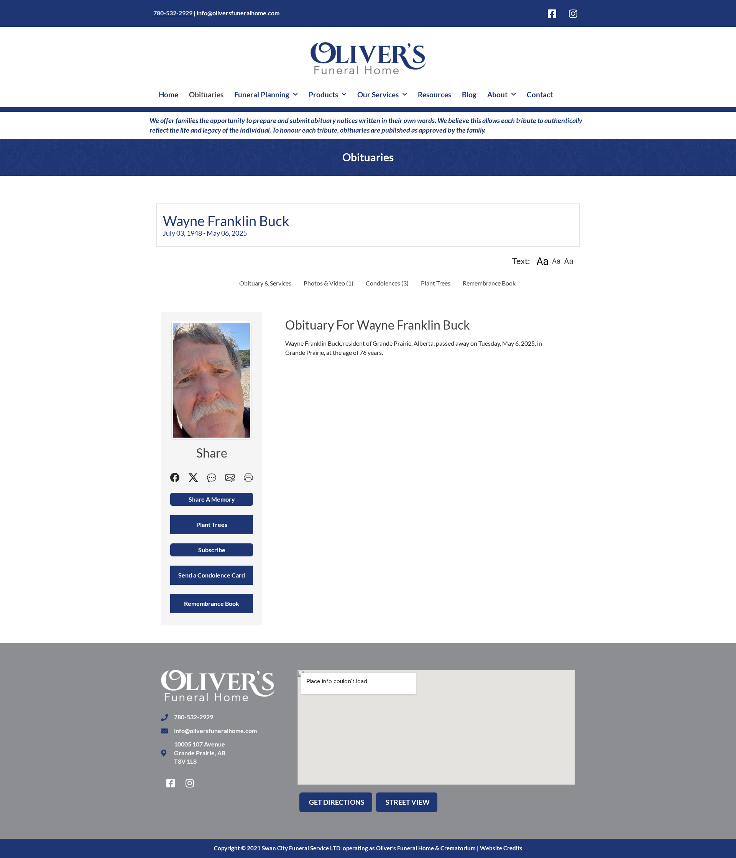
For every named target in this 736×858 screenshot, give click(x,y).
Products (323, 94)
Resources (434, 94)
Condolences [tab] (387, 283)
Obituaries (206, 94)
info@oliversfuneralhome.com (238, 12)
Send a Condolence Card (211, 575)
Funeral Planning (261, 94)
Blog (469, 94)
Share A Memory (212, 499)
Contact (540, 94)
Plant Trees (435, 283)
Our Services (378, 94)
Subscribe (211, 549)
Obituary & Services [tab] (265, 283)
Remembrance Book (489, 283)
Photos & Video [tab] (328, 283)
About (497, 94)
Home (168, 94)
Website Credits (501, 848)
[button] (542, 260)
